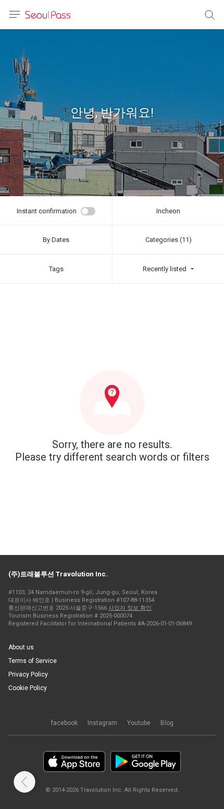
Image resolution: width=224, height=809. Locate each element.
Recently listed (164, 269)
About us (21, 647)
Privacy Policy (28, 674)
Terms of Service (32, 661)
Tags (56, 269)
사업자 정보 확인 (130, 608)
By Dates (56, 240)
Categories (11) (168, 240)
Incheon (168, 211)
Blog (166, 723)
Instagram (102, 723)
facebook (64, 723)
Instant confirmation (47, 211)
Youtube (139, 723)
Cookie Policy (27, 688)
